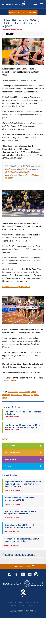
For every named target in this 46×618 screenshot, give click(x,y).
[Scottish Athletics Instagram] (36, 574)
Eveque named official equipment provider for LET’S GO (20, 498)
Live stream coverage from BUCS (16, 286)
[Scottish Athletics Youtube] (23, 574)
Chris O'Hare (24, 391)
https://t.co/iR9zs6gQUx (20, 171)
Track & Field (10, 445)
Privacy (21, 602)
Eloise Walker (16, 394)
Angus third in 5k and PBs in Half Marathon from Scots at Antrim (19, 526)
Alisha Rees (13, 391)
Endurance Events (12, 452)
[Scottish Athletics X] (16, 574)
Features (8, 466)
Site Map (22, 605)
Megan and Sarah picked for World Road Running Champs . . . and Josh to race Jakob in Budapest (23, 484)
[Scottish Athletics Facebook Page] (10, 574)
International (10, 459)
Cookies (28, 602)
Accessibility (12, 602)
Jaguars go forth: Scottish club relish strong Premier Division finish (20, 512)
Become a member (29, 12)
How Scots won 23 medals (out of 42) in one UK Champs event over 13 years (22, 426)
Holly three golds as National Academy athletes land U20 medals (21, 539)
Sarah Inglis (28, 394)
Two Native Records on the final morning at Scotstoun (23, 412)
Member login (14, 12)
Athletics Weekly (9, 380)
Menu (40, 4)
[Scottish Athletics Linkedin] (30, 574)
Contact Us (31, 605)
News (5, 439)
